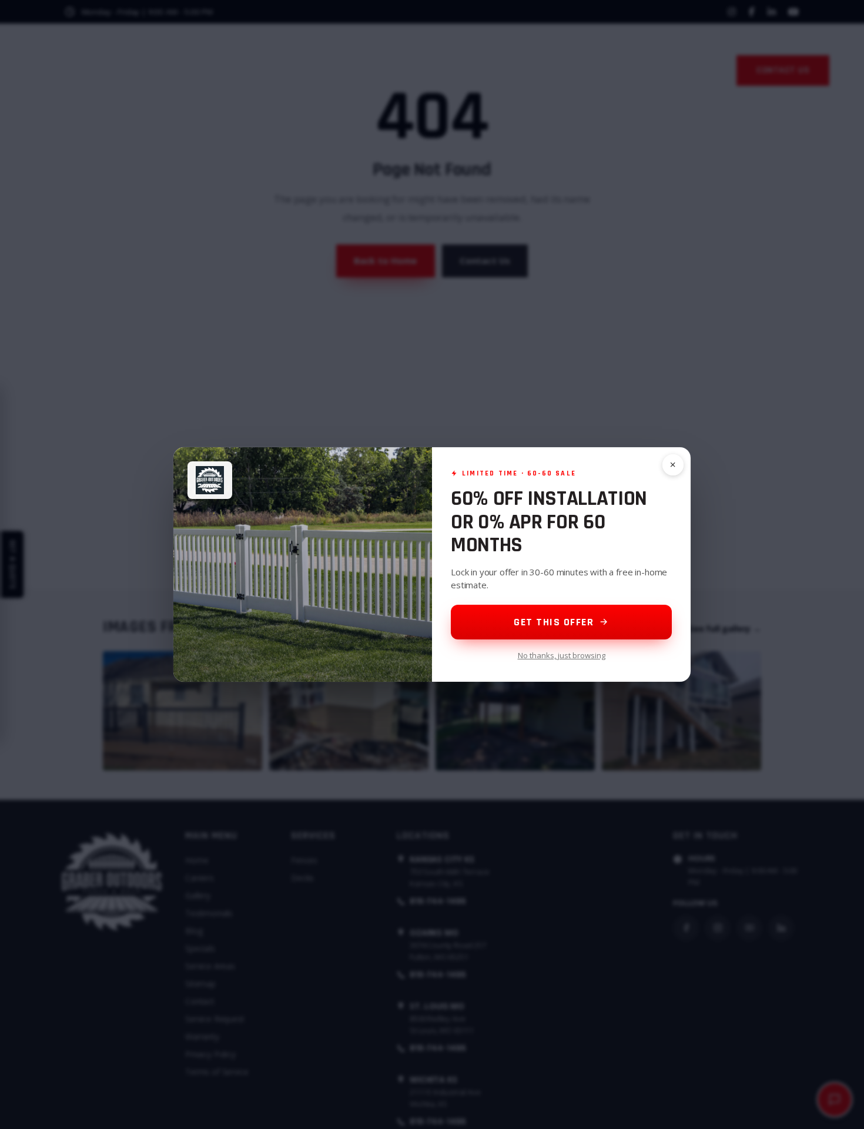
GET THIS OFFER (554, 622)
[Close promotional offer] (673, 464)
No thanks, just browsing (561, 655)
